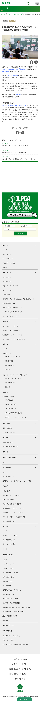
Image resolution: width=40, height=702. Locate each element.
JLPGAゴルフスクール (9, 535)
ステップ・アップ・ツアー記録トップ (14, 375)
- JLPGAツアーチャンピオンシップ (15, 417)
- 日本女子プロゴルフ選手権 (13, 413)
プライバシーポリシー (20, 664)
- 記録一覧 (7, 370)
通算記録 (5, 392)
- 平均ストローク (9, 365)
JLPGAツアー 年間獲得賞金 (11, 330)
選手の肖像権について (9, 616)
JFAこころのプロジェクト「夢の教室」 (14, 69)
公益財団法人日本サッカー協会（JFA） (14, 105)
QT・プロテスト (7, 259)
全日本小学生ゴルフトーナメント (13, 508)
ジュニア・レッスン (8, 263)
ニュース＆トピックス (15, 14)
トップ (4, 250)
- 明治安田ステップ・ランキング (14, 378)
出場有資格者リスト (8, 303)
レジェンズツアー (8, 290)
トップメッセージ (8, 564)
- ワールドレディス (10, 408)
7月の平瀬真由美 (12, 75)
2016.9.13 (5, 21)
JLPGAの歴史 (6, 586)
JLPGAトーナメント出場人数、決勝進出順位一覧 (18, 299)
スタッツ (5, 344)
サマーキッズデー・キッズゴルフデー (14, 517)
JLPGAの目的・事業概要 (10, 573)
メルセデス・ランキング (10, 326)
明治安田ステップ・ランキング (12, 335)
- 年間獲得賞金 (8, 361)
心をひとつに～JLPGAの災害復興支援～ (15, 644)
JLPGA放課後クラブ (8, 521)
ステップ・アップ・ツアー (11, 286)
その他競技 (6, 295)
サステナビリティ (8, 631)
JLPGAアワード (7, 581)
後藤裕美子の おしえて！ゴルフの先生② (15, 146)
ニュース (5, 245)
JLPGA (4, 267)
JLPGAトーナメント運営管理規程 (13, 611)
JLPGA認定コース (8, 594)
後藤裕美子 (5, 71)
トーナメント (6, 254)
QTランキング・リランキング (12, 312)
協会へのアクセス (8, 577)
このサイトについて (20, 659)
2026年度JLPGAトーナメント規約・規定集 (16, 607)
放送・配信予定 (7, 428)
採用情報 (5, 620)
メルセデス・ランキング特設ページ (13, 339)
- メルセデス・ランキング (12, 357)
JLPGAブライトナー (9, 457)
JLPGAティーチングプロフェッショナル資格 (16, 481)
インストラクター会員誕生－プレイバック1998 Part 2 (19, 159)
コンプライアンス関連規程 (11, 603)
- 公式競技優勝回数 (10, 404)
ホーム (3, 14)
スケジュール (6, 277)
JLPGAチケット (7, 442)
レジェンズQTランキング (10, 316)
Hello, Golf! (6, 491)
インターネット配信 (8, 432)
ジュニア (5, 486)
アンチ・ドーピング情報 (10, 599)
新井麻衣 (18, 94)
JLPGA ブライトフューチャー (12, 636)
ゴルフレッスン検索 (8, 544)
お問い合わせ (20, 679)
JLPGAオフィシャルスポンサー (12, 590)
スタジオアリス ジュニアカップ (12, 512)
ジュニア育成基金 (8, 500)
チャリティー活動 (8, 640)
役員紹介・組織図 (8, 568)
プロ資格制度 (6, 467)
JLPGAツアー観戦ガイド (10, 447)
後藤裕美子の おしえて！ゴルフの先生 (14, 152)
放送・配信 (6, 423)
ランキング (6, 321)
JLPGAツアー (6, 282)
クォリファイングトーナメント (12, 307)
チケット (5, 437)
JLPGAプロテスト (8, 477)
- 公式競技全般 (8, 400)
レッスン (5, 526)
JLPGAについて (7, 555)
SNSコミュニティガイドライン (20, 669)
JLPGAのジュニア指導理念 (11, 495)
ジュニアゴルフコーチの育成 (11, 504)
